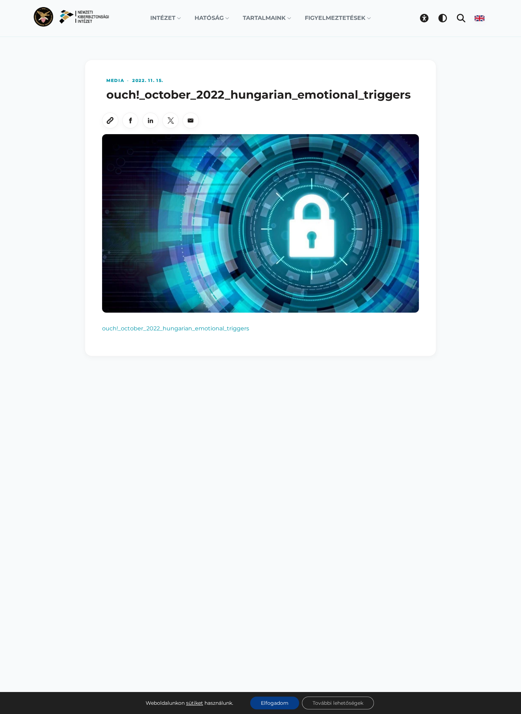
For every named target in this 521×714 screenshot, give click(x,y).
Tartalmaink (264, 18)
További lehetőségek (338, 703)
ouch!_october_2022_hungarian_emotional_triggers (175, 328)
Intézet (162, 18)
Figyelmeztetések (335, 18)
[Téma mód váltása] (442, 18)
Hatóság (209, 18)
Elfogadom (274, 703)
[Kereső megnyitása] (461, 18)
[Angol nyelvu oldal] (479, 18)
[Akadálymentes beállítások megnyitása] (424, 18)
